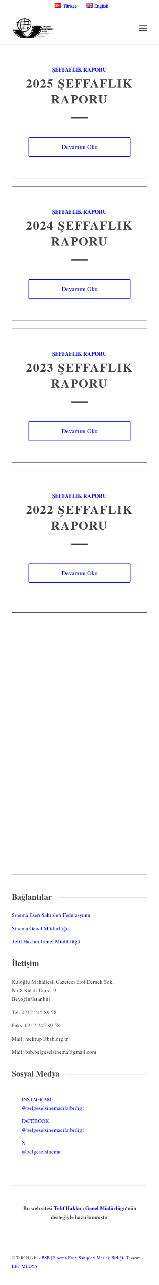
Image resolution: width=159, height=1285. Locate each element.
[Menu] (143, 28)
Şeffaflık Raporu (79, 70)
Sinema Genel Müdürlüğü (40, 928)
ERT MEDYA (25, 1266)
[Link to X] (141, 1275)
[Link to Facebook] (129, 1275)
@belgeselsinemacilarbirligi (53, 1108)
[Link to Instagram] (116, 1275)
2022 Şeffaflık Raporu (79, 517)
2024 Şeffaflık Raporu (79, 233)
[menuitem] (66, 5)
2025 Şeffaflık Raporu (79, 90)
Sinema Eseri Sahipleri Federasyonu (51, 915)
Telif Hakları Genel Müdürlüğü (46, 941)
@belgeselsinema (41, 1151)
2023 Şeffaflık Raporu (79, 375)
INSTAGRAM (37, 1099)
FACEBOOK (35, 1121)
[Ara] (125, 28)
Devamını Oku (79, 147)
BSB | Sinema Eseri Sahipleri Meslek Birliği (82, 1257)
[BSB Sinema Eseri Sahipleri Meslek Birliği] (66, 28)
